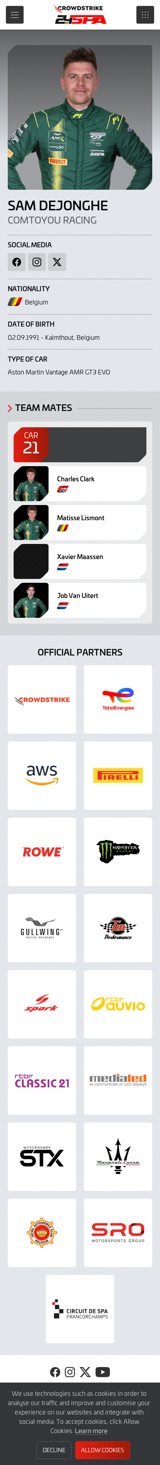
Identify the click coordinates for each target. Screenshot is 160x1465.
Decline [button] (54, 1450)
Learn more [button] (91, 1430)
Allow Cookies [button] (102, 1450)
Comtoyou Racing (52, 220)
